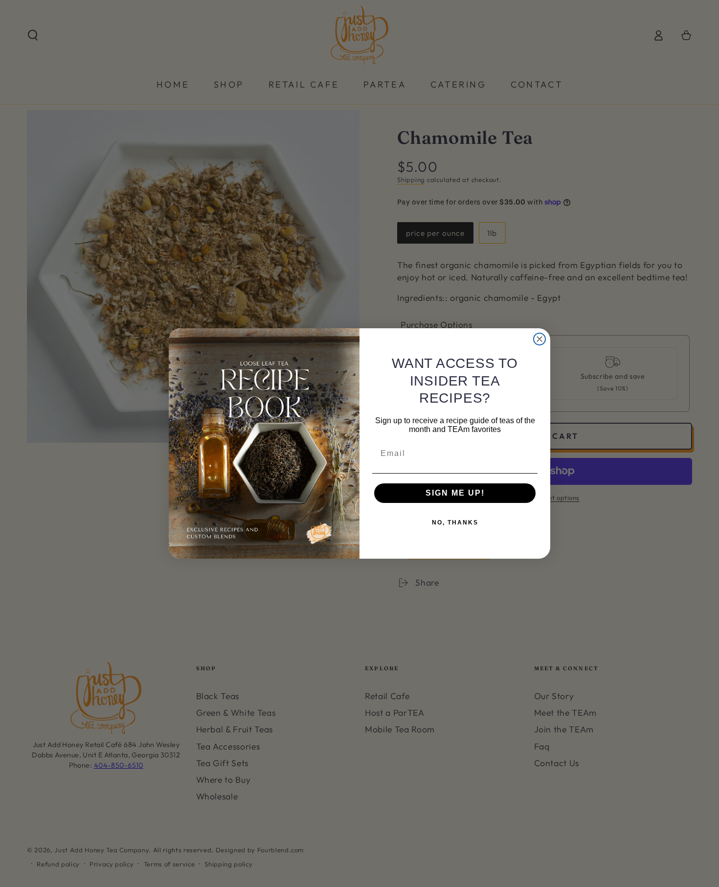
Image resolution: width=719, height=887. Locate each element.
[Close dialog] (539, 339)
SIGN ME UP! (455, 493)
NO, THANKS (455, 522)
